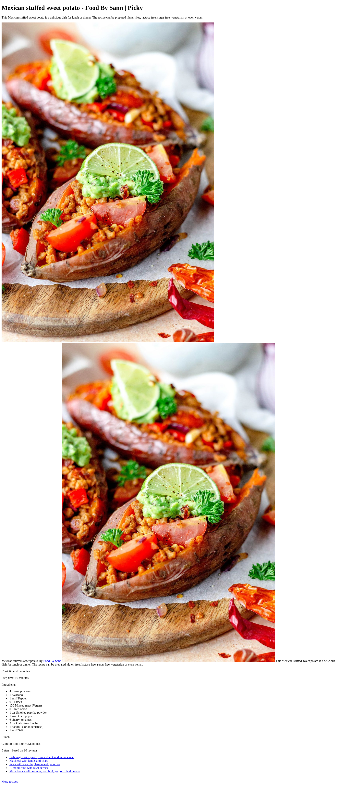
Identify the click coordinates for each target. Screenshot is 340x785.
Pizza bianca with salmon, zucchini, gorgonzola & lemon (44, 771)
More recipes (10, 781)
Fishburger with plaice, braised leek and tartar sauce (41, 757)
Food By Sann (52, 661)
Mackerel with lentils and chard (28, 760)
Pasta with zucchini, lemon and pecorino (34, 764)
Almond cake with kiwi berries (28, 767)
